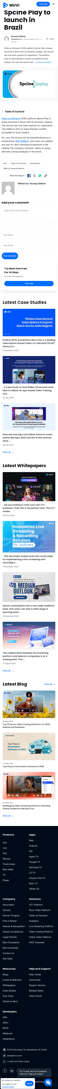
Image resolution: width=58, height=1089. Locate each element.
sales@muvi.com (14, 1055)
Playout (6, 858)
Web (31, 840)
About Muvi (8, 904)
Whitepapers (9, 985)
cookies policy (8, 1087)
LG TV (32, 872)
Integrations (9, 1038)
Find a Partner (10, 921)
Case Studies (9, 990)
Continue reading (44, 62)
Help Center (35, 974)
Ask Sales (8, 958)
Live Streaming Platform (41, 926)
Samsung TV (35, 867)
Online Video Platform (40, 937)
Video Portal (35, 996)
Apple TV (33, 856)
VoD (4, 163)
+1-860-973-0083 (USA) (18, 1061)
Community (35, 979)
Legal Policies (10, 937)
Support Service (37, 985)
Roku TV (33, 883)
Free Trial (43, 4)
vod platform (35, 163)
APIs (5, 1017)
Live (5, 848)
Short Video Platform (39, 910)
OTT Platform (36, 904)
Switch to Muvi (10, 1001)
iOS (31, 851)
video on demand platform (13, 168)
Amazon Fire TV (37, 878)
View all (7, 452)
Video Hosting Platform (41, 931)
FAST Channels (36, 942)
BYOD (6, 1028)
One (5, 842)
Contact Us (8, 953)
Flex (5, 853)
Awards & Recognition (14, 926)
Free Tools (8, 996)
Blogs (5, 974)
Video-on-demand (18, 163)
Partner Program (11, 915)
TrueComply (9, 864)
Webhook (7, 1033)
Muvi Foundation (11, 942)
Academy (34, 921)
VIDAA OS (34, 888)
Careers (7, 910)
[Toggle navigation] (53, 3)
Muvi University (10, 947)
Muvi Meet (8, 869)
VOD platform (22, 141)
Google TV (34, 862)
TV (4, 874)
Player (6, 880)
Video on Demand (11, 118)
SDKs (5, 1022)
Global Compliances (13, 931)
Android (33, 845)
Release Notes (36, 990)
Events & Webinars (12, 979)
